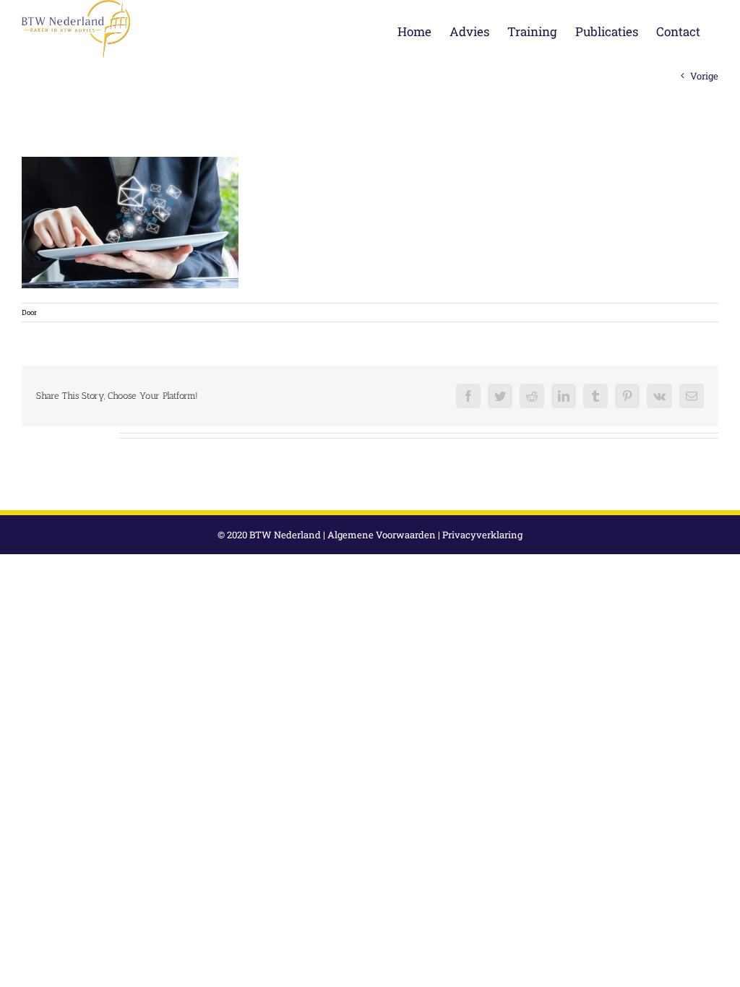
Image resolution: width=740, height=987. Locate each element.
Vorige (704, 75)
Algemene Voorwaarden (381, 534)
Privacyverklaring (482, 534)
